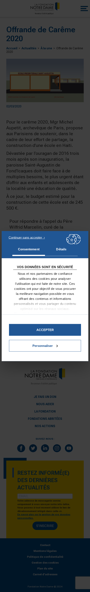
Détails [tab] (61, 249)
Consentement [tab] (29, 249)
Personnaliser (42, 345)
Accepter (45, 329)
